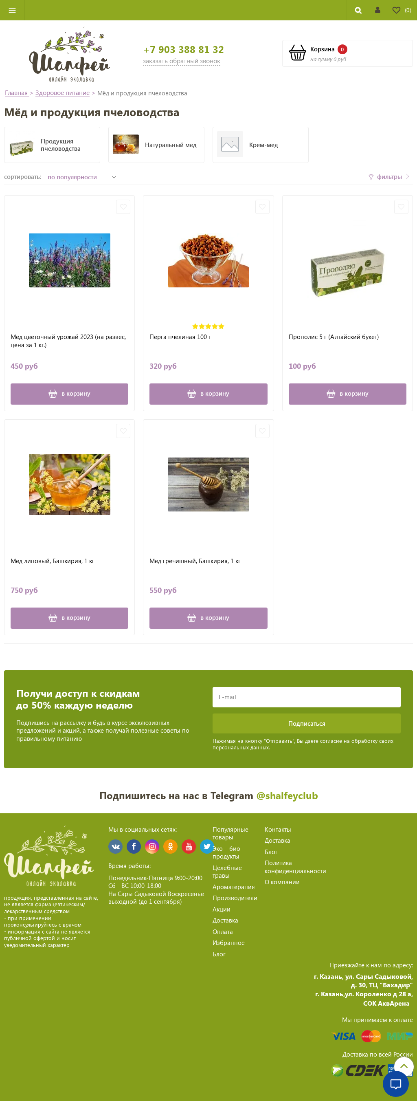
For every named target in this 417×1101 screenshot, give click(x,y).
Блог (219, 954)
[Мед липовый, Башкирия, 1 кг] (69, 485)
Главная (17, 92)
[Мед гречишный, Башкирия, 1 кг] (208, 485)
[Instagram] (152, 846)
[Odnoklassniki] (170, 846)
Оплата (223, 931)
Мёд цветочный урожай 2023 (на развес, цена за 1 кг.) (68, 341)
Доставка (225, 920)
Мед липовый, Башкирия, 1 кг (52, 561)
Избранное (229, 942)
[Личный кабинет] (377, 10)
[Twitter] (207, 846)
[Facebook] (134, 846)
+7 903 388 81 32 (183, 49)
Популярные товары (230, 833)
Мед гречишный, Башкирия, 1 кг (195, 561)
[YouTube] (189, 846)
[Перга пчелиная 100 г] (208, 260)
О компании (282, 882)
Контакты (278, 829)
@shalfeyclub (287, 795)
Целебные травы (227, 871)
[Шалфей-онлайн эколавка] (69, 53)
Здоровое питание (62, 92)
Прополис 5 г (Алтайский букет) (334, 337)
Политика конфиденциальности (295, 867)
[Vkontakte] (115, 846)
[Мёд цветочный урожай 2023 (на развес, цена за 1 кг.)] (69, 260)
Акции (221, 909)
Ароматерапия (234, 887)
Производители (235, 898)
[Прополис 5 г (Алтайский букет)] (347, 260)
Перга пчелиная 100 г (180, 337)
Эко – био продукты (226, 852)
